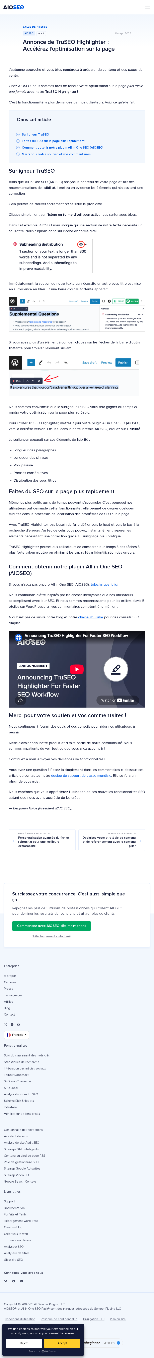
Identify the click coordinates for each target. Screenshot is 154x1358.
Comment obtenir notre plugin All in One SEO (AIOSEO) (62, 147)
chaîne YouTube (90, 617)
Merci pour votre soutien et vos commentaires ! (57, 154)
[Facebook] (12, 1024)
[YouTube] (18, 1024)
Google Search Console (20, 1181)
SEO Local (11, 1088)
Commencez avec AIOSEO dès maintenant (51, 926)
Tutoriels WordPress (17, 1240)
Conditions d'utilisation (20, 1319)
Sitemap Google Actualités (22, 1168)
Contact (9, 1014)
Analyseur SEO (14, 1246)
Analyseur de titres (16, 1253)
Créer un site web (16, 1233)
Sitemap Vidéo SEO (17, 1175)
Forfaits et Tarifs (15, 1214)
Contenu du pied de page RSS (24, 1155)
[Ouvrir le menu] (147, 7)
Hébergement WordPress (21, 1220)
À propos (10, 975)
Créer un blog (13, 1227)
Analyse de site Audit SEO (21, 1142)
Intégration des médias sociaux (25, 1068)
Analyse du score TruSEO (21, 1094)
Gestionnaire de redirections (23, 1129)
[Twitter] (5, 1281)
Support (9, 1201)
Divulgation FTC (93, 1319)
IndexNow (10, 1107)
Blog (7, 1008)
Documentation (14, 1208)
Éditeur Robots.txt (16, 1074)
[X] (5, 1024)
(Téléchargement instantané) (51, 936)
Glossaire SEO (13, 1259)
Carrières (10, 982)
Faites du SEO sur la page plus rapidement (53, 141)
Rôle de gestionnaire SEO (21, 1162)
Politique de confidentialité (59, 1319)
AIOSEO (28, 33)
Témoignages (13, 995)
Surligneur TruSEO (35, 134)
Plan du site (118, 1319)
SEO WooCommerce (17, 1081)
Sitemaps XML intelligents (21, 1149)
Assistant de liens (16, 1136)
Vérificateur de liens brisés (22, 1113)
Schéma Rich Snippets (19, 1100)
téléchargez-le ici (104, 584)
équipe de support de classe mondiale (81, 776)
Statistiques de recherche (21, 1062)
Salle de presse (35, 26)
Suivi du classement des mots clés (27, 1055)
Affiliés (8, 1001)
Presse (8, 988)
